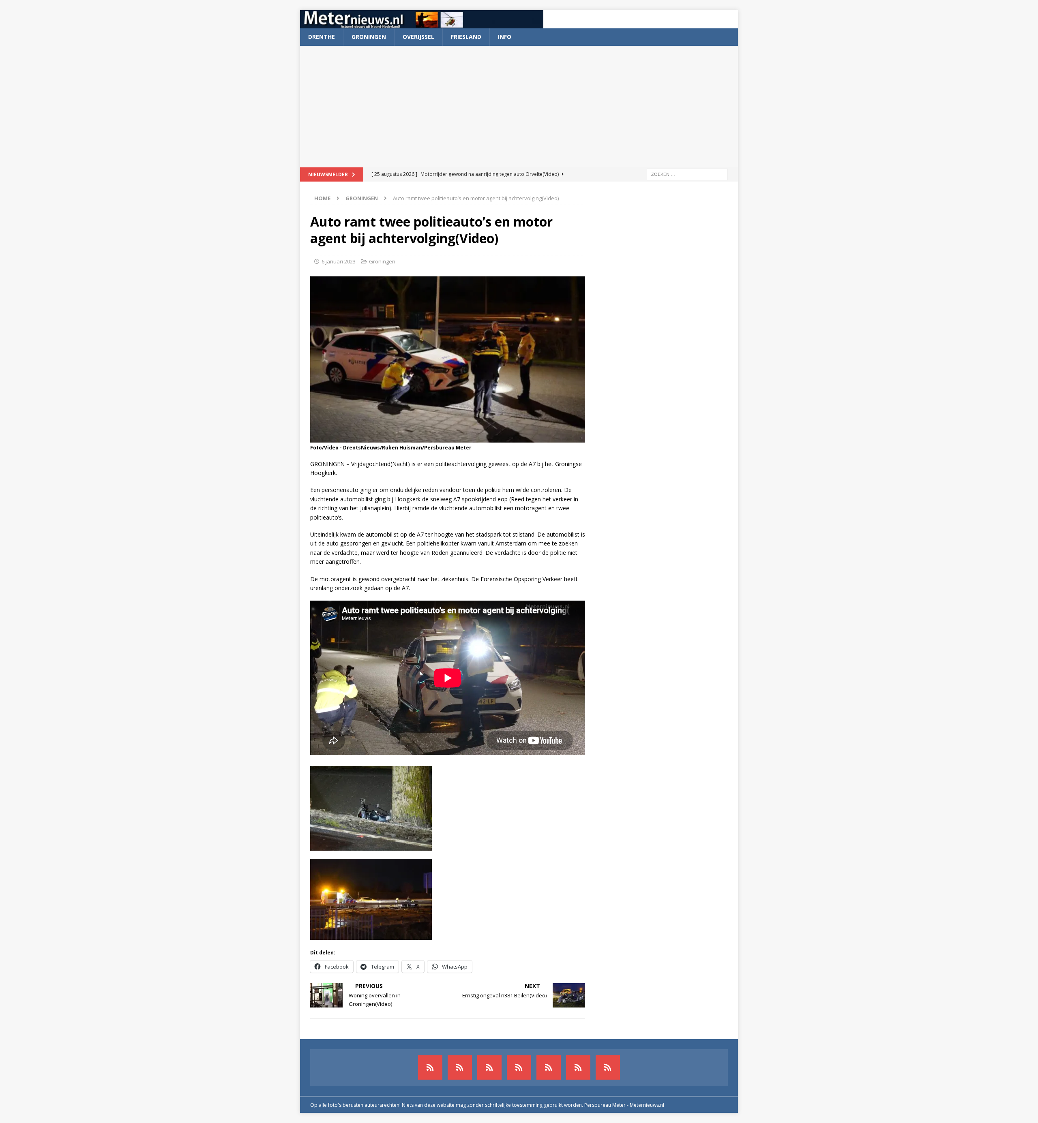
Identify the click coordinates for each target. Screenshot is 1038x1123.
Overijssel (418, 37)
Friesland (466, 37)
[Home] (519, 1067)
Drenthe (321, 37)
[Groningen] (489, 1067)
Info (504, 37)
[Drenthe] (460, 1067)
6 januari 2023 (339, 261)
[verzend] (608, 1067)
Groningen (369, 37)
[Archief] (430, 1067)
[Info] (548, 1067)
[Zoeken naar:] (687, 174)
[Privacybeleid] (578, 1067)
